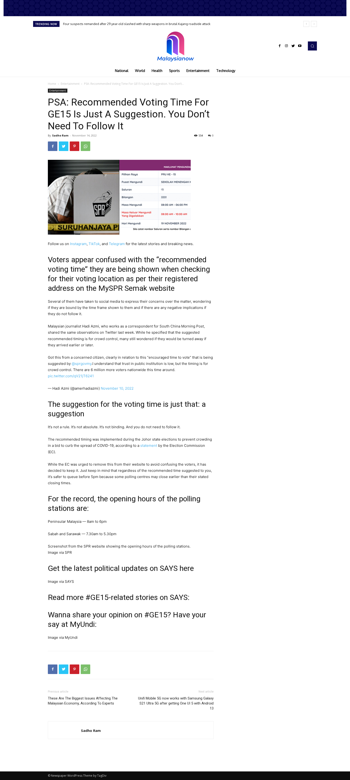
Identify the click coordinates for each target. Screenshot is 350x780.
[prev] (306, 24)
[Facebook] (279, 46)
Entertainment (70, 84)
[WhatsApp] (85, 146)
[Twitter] (293, 46)
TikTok (94, 244)
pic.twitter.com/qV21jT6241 (71, 376)
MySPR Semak (122, 288)
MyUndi (82, 624)
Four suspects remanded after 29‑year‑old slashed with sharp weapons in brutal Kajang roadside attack (136, 24)
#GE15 (97, 597)
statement (148, 445)
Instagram (78, 244)
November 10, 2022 (117, 388)
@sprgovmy (81, 363)
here (187, 568)
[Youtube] (299, 46)
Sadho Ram (60, 135)
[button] (312, 45)
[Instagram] (286, 46)
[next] (314, 24)
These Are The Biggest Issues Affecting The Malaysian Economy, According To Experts (83, 700)
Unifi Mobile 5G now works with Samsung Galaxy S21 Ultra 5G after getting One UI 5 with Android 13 (176, 703)
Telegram (117, 244)
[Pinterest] (74, 146)
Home (52, 84)
